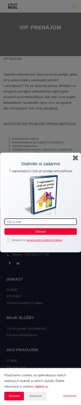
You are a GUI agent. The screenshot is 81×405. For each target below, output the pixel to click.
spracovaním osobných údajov (44, 240)
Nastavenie (70, 395)
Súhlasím (14, 396)
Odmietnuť (35, 396)
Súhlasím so (19, 240)
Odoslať (40, 231)
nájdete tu (41, 386)
